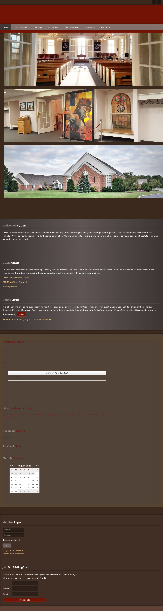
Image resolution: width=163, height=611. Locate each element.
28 (33, 487)
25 (20, 487)
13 (29, 480)
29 (37, 487)
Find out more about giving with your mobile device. (27, 319)
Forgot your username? (14, 553)
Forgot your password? (14, 550)
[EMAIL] (7, 351)
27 (29, 487)
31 (16, 491)
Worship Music (10, 286)
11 (20, 480)
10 (16, 480)
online (21, 314)
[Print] (7, 348)
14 (33, 480)
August (21, 465)
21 (33, 484)
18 (20, 484)
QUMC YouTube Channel (15, 282)
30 (12, 491)
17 (16, 484)
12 (24, 480)
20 (29, 484)
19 (24, 484)
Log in (7, 545)
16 (12, 484)
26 (24, 487)
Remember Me (10, 540)
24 (16, 487)
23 (12, 487)
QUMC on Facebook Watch (16, 277)
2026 (28, 465)
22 (37, 484)
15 (37, 480)
